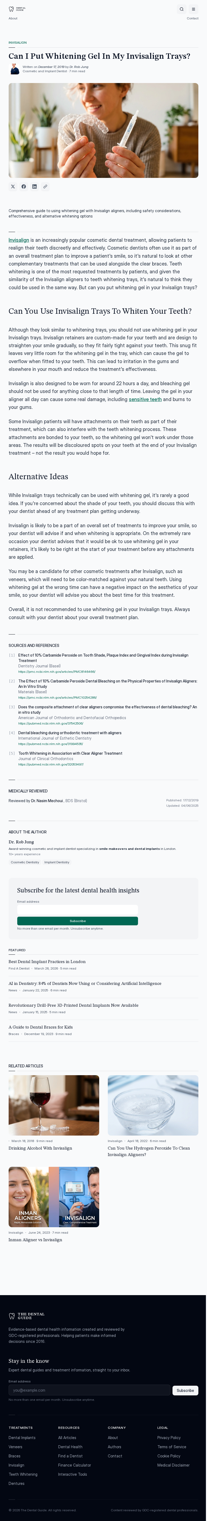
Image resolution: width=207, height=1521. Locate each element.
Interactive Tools (72, 1474)
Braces (14, 1456)
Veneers (15, 1446)
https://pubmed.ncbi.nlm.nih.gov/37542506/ (50, 723)
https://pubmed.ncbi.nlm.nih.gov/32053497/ (51, 764)
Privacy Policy (169, 1437)
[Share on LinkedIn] (34, 186)
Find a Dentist (70, 1456)
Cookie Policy (168, 1456)
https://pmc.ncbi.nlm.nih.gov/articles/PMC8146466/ (56, 672)
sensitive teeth (145, 399)
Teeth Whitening (23, 1474)
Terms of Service (171, 1446)
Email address (28, 901)
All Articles (67, 1437)
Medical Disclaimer (173, 1465)
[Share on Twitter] (13, 186)
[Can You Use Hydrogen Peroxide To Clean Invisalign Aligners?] (153, 1116)
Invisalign (18, 42)
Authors (114, 1446)
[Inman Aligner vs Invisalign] (54, 1205)
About (13, 18)
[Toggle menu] (193, 9)
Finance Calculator (74, 1465)
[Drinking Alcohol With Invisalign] (54, 1116)
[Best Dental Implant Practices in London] (103, 967)
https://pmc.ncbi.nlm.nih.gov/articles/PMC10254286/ (57, 697)
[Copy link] (45, 186)
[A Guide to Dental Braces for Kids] (103, 1032)
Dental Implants (22, 1437)
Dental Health (70, 1446)
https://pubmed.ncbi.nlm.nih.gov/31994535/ (50, 744)
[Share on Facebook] (23, 186)
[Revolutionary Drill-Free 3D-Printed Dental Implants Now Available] (103, 1011)
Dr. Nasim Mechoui (47, 800)
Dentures (17, 1483)
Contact (192, 18)
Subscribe (78, 921)
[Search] (182, 9)
